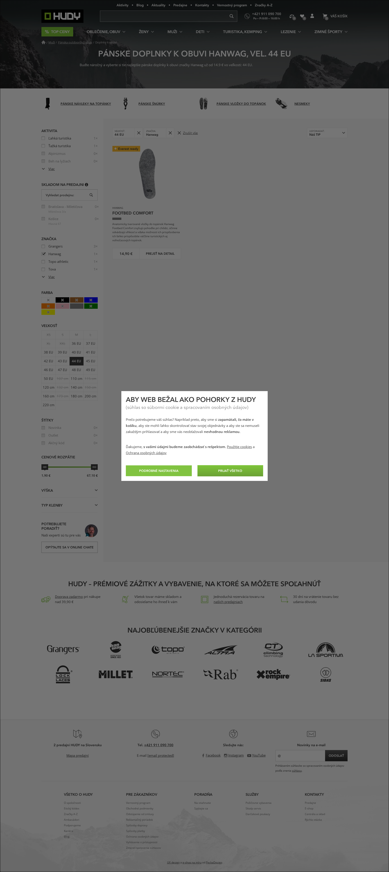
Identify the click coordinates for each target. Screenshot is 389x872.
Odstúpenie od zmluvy (140, 814)
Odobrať (138, 133)
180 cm (76, 396)
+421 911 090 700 (158, 745)
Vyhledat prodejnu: (60, 195)
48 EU (76, 369)
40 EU (76, 352)
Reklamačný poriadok (139, 820)
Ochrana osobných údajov (146, 453)
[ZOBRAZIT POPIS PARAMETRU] (86, 184)
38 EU (48, 352)
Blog (140, 5)
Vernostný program (232, 5)
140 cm (76, 387)
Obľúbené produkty (302, 16)
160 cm (48, 396)
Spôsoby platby (135, 831)
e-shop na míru (192, 863)
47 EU (62, 369)
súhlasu (297, 771)
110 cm (76, 378)
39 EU (62, 352)
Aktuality (158, 5)
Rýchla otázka (313, 820)
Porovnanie (292, 16)
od (45, 467)
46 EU (48, 369)
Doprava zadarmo (69, 596)
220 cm (48, 405)
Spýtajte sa (201, 809)
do (94, 467)
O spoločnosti (72, 803)
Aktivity (123, 5)
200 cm (90, 396)
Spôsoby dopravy (136, 825)
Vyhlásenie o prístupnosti (141, 842)
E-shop (309, 809)
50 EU (48, 378)
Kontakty (202, 5)
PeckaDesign (214, 863)
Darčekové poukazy (258, 814)
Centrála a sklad (315, 814)
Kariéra (68, 831)
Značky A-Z (263, 5)
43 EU (62, 361)
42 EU (48, 361)
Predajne (180, 5)
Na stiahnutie (202, 803)
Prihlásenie (312, 16)
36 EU (76, 343)
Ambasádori (71, 820)
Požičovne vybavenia (258, 803)
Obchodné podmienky (139, 809)
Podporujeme (72, 825)
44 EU (76, 361)
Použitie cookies (239, 446)
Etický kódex (71, 809)
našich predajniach (228, 601)
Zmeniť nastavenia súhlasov (143, 848)
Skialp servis (253, 809)
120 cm (48, 387)
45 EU (90, 361)
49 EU (90, 369)
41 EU (90, 352)
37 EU (90, 343)
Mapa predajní (77, 755)
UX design (173, 863)
